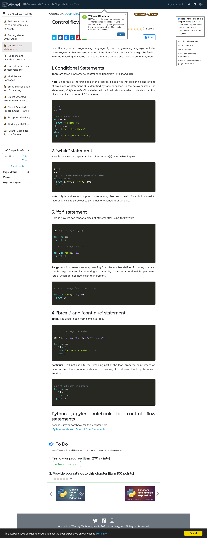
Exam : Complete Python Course (16, 132)
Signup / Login (175, 4)
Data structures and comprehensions (17, 68)
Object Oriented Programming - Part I (16, 98)
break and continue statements (187, 55)
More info (101, 533)
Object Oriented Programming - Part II (16, 109)
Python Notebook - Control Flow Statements (78, 429)
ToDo (197, 22)
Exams (45, 4)
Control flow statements (13, 47)
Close (125, 14)
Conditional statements (189, 41)
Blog (57, 4)
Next (121, 34)
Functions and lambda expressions (15, 57)
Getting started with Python (14, 37)
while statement (185, 45)
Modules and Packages (13, 78)
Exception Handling (18, 117)
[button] (201, 4)
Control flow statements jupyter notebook (189, 62)
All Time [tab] (9, 156)
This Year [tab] (24, 158)
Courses (31, 4)
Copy (151, 103)
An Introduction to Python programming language (16, 25)
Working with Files (17, 124)
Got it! (193, 533)
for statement (184, 50)
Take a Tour (72, 4)
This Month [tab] (17, 166)
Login (102, 460)
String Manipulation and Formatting (17, 88)
